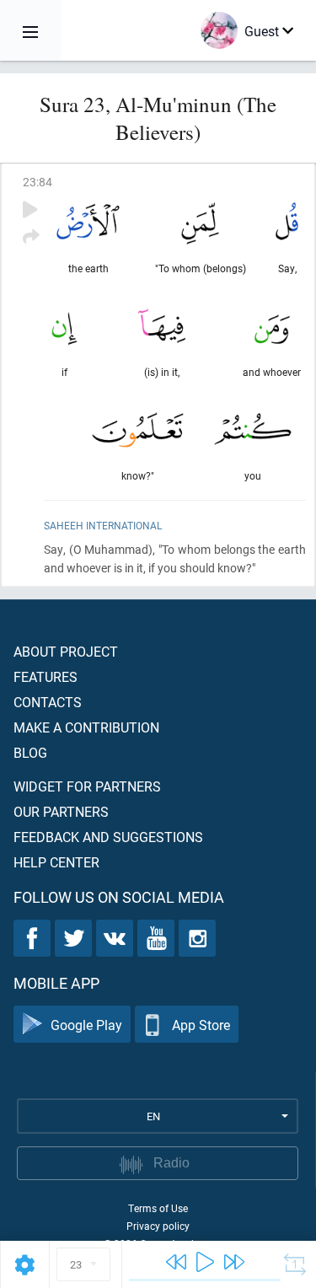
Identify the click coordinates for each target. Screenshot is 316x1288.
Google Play (86, 1024)
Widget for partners (87, 786)
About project (65, 651)
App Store (201, 1024)
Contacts (47, 702)
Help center (56, 862)
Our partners (61, 811)
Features (45, 676)
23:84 (37, 182)
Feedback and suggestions (108, 836)
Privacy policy (158, 1225)
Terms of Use (158, 1208)
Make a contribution (86, 727)
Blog (30, 752)
